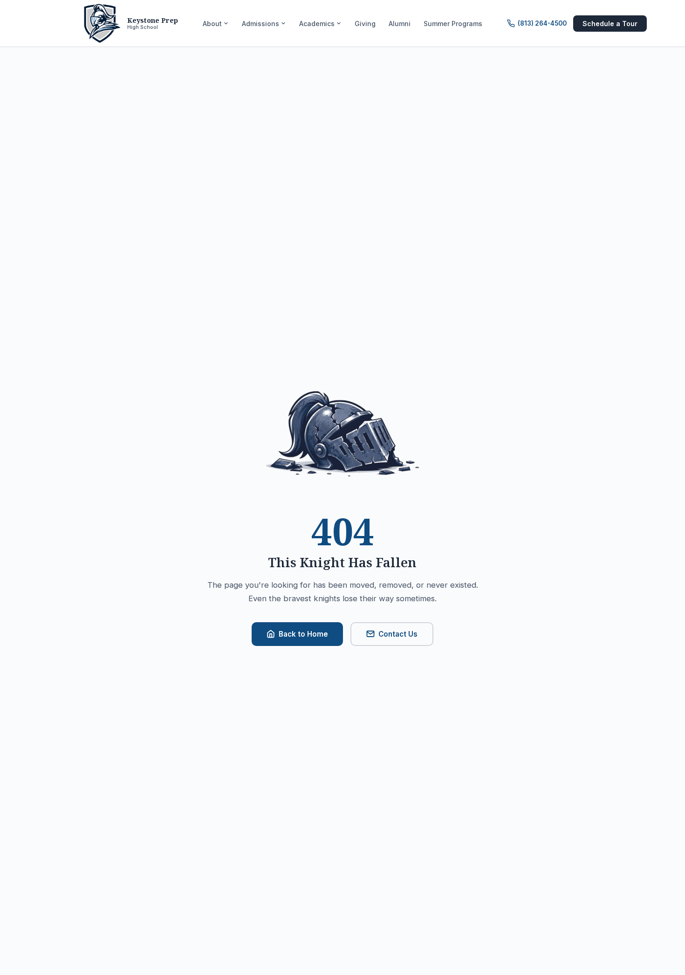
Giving (365, 23)
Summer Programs (453, 23)
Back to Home (303, 634)
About (212, 23)
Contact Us (398, 634)
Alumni (400, 23)
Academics (317, 23)
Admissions (260, 23)
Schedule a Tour (609, 23)
